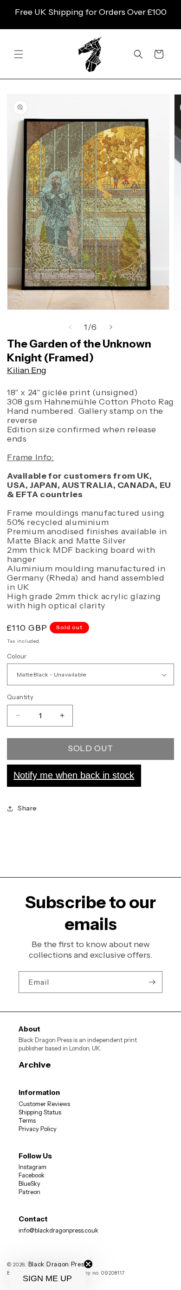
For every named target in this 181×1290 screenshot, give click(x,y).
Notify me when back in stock (73, 775)
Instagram (32, 1166)
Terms (27, 1120)
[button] (18, 54)
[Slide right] (111, 327)
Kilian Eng (26, 370)
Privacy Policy (38, 1128)
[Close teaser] (88, 1264)
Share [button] (27, 808)
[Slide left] (70, 327)
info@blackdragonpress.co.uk (58, 1230)
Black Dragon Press (58, 1264)
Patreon (29, 1191)
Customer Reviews (44, 1103)
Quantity (20, 697)
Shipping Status (40, 1112)
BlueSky (29, 1183)
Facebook (32, 1175)
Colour (16, 656)
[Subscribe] (152, 982)
